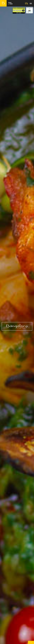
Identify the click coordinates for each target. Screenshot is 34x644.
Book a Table (10, 3)
